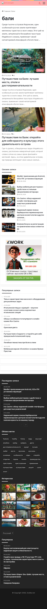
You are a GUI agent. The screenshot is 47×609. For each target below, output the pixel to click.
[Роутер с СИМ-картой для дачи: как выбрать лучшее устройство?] (38, 488)
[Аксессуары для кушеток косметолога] (23, 514)
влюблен (6, 443)
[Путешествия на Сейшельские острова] (23, 496)
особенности (18, 455)
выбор (15, 443)
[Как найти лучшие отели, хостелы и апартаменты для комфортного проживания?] (23, 488)
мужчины (31, 451)
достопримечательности (12, 447)
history (22, 439)
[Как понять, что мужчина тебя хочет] (9, 514)
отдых (28, 455)
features (6, 439)
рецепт (31, 467)
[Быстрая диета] (9, 496)
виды (30, 439)
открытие (6, 459)
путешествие (8, 467)
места (13, 451)
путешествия (20, 467)
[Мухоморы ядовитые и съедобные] (9, 488)
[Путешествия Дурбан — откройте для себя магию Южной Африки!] (23, 505)
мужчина (22, 451)
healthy (14, 439)
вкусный (38, 439)
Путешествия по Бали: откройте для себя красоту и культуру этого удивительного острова (23, 141)
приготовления (20, 463)
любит (5, 451)
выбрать (24, 443)
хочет (5, 471)
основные (6, 455)
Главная (6, 11)
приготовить (7, 463)
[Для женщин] (8, 3)
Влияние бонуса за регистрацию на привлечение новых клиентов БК (30, 226)
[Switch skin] (40, 4)
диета (32, 443)
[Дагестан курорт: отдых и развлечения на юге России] (9, 523)
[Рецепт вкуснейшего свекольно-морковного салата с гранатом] (38, 496)
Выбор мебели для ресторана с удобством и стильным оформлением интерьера (30, 189)
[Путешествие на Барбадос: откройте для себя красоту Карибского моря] (9, 505)
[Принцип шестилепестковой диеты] (38, 523)
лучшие (35, 447)
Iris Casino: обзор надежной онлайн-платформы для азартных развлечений (28, 200)
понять (24, 459)
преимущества (35, 459)
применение (33, 463)
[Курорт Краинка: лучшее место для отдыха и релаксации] (38, 505)
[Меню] (44, 4)
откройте (37, 455)
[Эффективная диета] (38, 514)
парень (15, 459)
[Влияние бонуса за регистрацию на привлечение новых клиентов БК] (8, 227)
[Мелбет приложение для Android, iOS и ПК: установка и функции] (8, 179)
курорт (26, 447)
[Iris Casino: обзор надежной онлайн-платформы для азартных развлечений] (8, 201)
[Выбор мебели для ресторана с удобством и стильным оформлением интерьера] (8, 190)
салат (39, 467)
